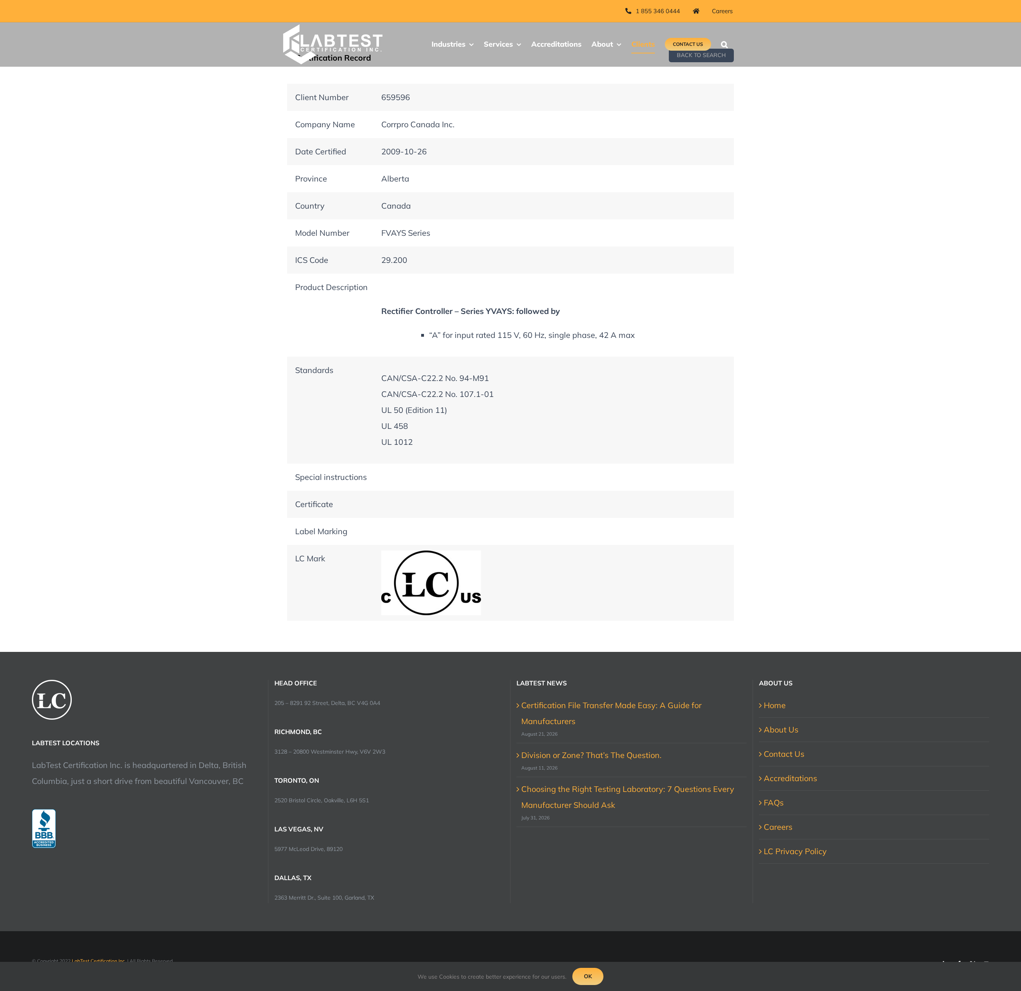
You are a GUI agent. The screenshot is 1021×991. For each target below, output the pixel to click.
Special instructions (331, 477)
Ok (588, 976)
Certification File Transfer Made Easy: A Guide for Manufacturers (611, 713)
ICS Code (311, 260)
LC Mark (310, 558)
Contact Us (784, 754)
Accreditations (790, 778)
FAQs (774, 802)
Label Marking (321, 531)
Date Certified (320, 151)
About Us (781, 729)
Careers (778, 827)
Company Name (325, 124)
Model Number (322, 233)
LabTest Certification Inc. (99, 961)
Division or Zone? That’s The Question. (591, 755)
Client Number (322, 97)
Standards (314, 370)
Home (775, 705)
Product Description (331, 287)
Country (310, 206)
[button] (724, 44)
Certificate (314, 504)
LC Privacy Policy (795, 851)
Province (311, 179)
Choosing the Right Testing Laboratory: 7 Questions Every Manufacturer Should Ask (627, 797)
